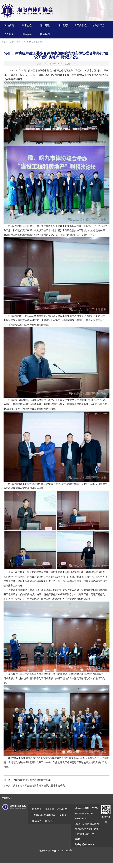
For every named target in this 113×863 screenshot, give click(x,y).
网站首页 (9, 25)
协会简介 (36, 809)
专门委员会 (80, 25)
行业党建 (45, 25)
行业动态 (63, 25)
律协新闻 (37, 42)
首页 (18, 42)
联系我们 (45, 34)
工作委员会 (37, 815)
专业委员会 (98, 25)
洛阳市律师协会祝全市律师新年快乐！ (33, 779)
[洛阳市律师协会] (27, 11)
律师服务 (27, 34)
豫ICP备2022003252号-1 (61, 850)
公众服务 (9, 34)
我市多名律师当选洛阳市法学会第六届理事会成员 (39, 785)
